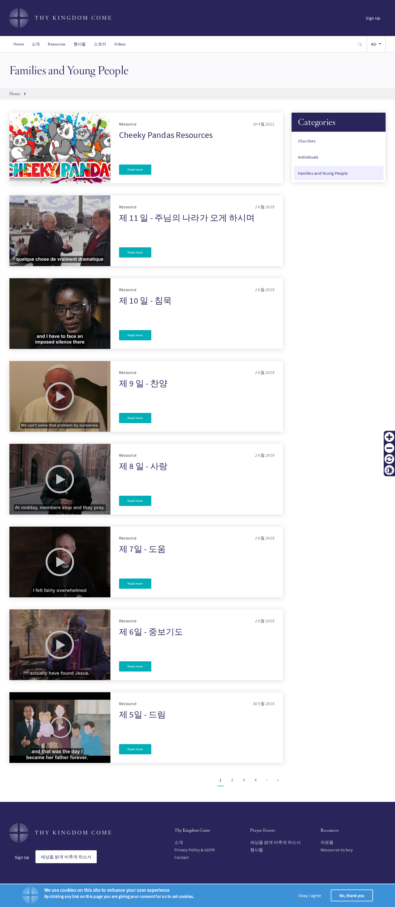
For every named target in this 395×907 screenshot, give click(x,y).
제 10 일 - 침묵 (145, 300)
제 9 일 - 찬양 (143, 383)
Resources (56, 44)
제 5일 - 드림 (142, 714)
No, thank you (351, 895)
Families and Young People (323, 173)
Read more (135, 169)
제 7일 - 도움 (142, 549)
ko (373, 44)
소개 (36, 44)
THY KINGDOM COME (74, 18)
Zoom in (389, 437)
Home (18, 44)
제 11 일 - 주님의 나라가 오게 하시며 (187, 217)
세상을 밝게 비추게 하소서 (66, 856)
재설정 (389, 459)
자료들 (327, 842)
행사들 (80, 44)
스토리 (100, 44)
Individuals (308, 157)
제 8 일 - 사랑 (143, 466)
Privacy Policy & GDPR (194, 849)
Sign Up (373, 18)
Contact (181, 857)
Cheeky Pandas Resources (166, 135)
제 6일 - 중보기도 (151, 631)
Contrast (389, 470)
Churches (307, 141)
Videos (119, 44)
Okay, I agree (309, 895)
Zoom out (389, 448)
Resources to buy (337, 849)
